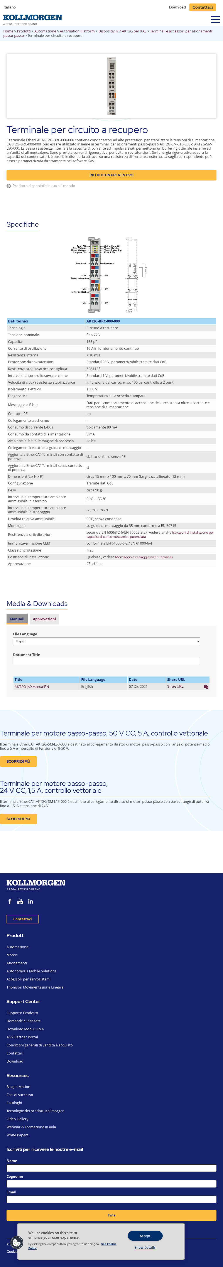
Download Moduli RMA (25, 1029)
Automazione (45, 31)
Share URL (175, 686)
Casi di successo (20, 1094)
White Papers (18, 1135)
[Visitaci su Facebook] (10, 902)
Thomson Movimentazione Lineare (35, 987)
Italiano (9, 7)
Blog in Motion (18, 1086)
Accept (145, 1236)
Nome (12, 1160)
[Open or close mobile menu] (215, 19)
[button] (17, 1243)
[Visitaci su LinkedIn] (32, 902)
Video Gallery (17, 1119)
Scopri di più (18, 761)
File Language (25, 634)
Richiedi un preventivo (111, 175)
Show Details (145, 1247)
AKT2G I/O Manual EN (32, 686)
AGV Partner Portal (22, 1037)
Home (8, 31)
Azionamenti (17, 963)
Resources (18, 1075)
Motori (12, 955)
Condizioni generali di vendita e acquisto (40, 1045)
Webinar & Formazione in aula (31, 1127)
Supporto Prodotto (22, 1013)
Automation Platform (77, 31)
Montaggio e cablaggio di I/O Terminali (144, 557)
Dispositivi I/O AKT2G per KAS (122, 31)
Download (177, 7)
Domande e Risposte (24, 1021)
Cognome (15, 1176)
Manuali (17, 619)
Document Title (26, 655)
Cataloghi (14, 1102)
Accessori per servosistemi (29, 979)
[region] (101, 1241)
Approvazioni (44, 619)
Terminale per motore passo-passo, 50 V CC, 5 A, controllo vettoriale (104, 733)
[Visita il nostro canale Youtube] (20, 902)
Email (11, 1192)
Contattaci (203, 7)
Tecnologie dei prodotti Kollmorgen (35, 1110)
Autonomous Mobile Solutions (31, 971)
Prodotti (24, 31)
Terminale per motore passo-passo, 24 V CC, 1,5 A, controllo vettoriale (54, 787)
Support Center (23, 1001)
